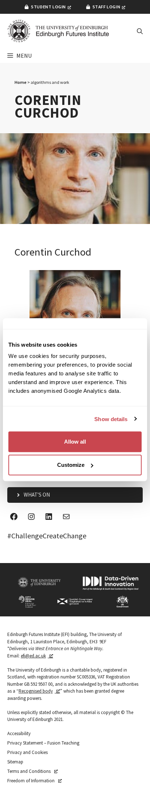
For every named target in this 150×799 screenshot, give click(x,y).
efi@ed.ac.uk (33, 656)
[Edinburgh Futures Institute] (58, 31)
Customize (70, 465)
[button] (140, 31)
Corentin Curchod (53, 251)
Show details (110, 419)
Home (21, 82)
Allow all (75, 442)
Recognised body (36, 691)
